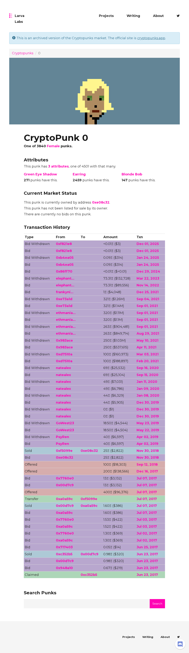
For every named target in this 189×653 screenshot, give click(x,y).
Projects (106, 16)
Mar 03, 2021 (148, 354)
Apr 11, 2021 (146, 347)
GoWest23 (65, 423)
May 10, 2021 (147, 340)
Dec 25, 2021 (148, 292)
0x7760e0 (65, 478)
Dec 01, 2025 (148, 244)
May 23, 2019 (148, 423)
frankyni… (64, 292)
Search (157, 603)
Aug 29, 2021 (148, 333)
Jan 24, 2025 (148, 258)
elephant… (65, 278)
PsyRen (62, 437)
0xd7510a (64, 354)
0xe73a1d (64, 299)
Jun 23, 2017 (147, 554)
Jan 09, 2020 (148, 389)
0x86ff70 (64, 271)
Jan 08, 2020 (148, 395)
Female (53, 146)
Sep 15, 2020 (147, 375)
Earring (79, 174)
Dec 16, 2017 (147, 471)
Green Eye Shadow (40, 174)
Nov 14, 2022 (148, 285)
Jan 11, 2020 (147, 382)
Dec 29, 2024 (148, 271)
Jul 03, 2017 (147, 520)
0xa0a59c (64, 499)
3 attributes (58, 166)
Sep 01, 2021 (147, 306)
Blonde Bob (132, 174)
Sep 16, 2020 (148, 368)
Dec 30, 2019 (148, 402)
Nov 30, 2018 (148, 451)
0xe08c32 (100, 202)
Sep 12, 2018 (147, 465)
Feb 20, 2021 (148, 361)
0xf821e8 (64, 244)
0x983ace (64, 340)
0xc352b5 (64, 554)
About (158, 16)
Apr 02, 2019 (147, 437)
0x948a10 (64, 568)
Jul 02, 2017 (147, 533)
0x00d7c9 (65, 485)
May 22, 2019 (148, 430)
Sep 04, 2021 (148, 299)
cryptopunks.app (151, 38)
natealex (63, 368)
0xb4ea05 (64, 258)
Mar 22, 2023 (148, 278)
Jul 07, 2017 (147, 478)
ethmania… (66, 313)
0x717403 (64, 547)
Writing (133, 16)
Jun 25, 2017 (147, 547)
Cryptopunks (22, 53)
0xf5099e (64, 451)
